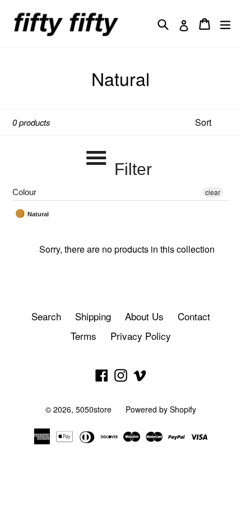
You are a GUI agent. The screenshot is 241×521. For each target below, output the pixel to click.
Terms (83, 336)
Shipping (93, 316)
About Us (144, 316)
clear (212, 192)
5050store (94, 409)
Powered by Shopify (161, 409)
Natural (37, 214)
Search (46, 316)
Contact (194, 316)
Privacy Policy (140, 336)
